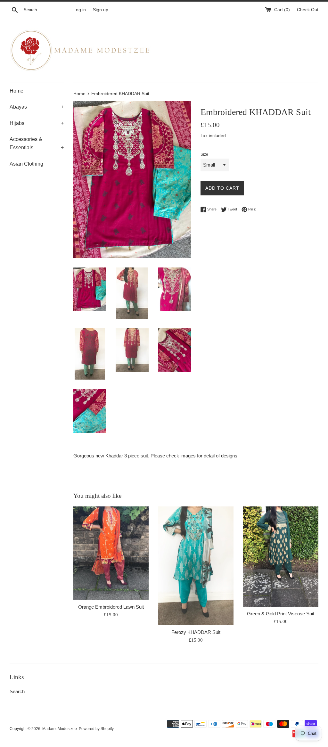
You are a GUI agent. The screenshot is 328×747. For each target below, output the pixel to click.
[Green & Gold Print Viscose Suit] (280, 556)
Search (17, 691)
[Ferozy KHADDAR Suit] (196, 565)
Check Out (307, 9)
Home (16, 91)
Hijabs (37, 123)
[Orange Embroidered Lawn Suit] (111, 553)
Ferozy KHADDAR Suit (195, 632)
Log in (79, 9)
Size (204, 154)
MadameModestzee (59, 728)
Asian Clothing (26, 164)
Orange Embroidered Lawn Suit (111, 607)
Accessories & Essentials (37, 143)
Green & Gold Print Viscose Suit (280, 613)
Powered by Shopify (96, 728)
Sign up (100, 9)
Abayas (37, 107)
